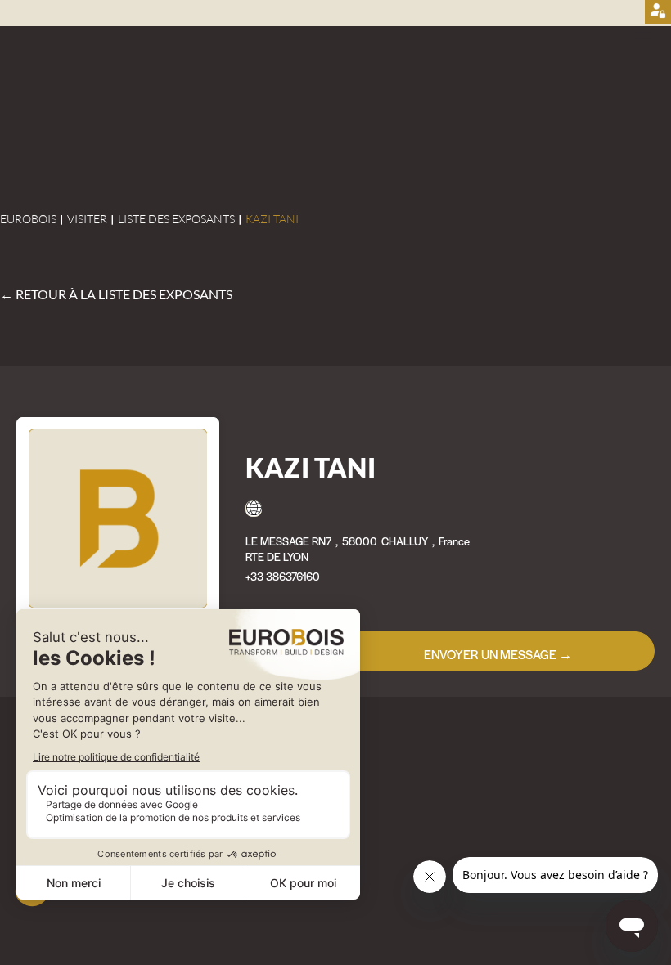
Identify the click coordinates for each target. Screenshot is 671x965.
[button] (649, 32)
